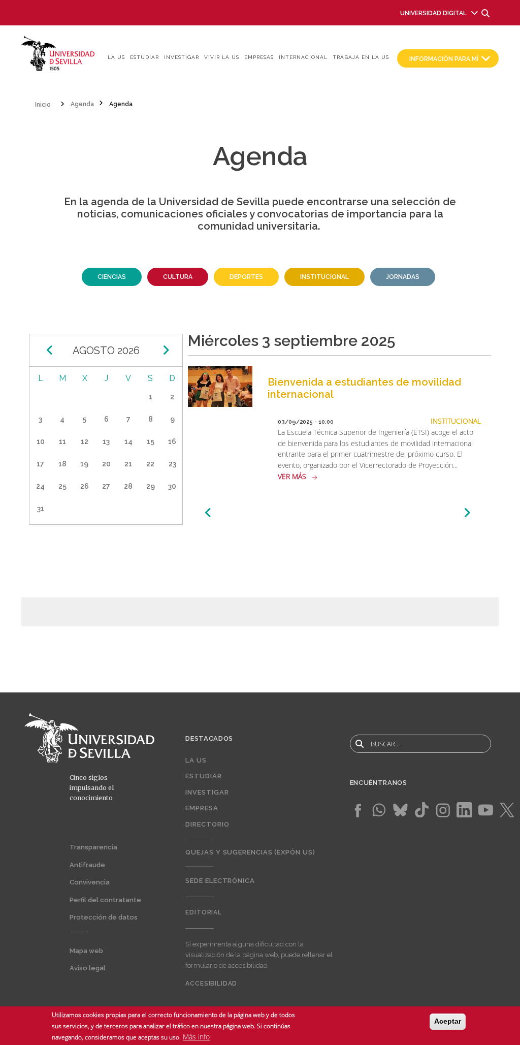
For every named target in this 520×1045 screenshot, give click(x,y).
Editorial (203, 912)
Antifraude (87, 865)
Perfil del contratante (105, 900)
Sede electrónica (220, 880)
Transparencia (93, 847)
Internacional (303, 57)
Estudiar (144, 57)
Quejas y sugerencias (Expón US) (250, 852)
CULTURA (177, 276)
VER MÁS (292, 476)
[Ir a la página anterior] (208, 513)
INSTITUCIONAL (324, 276)
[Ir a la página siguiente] (466, 513)
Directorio (207, 824)
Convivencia (90, 882)
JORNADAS (402, 276)
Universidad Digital (433, 13)
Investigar (181, 57)
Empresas (259, 57)
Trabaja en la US (361, 57)
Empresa (201, 808)
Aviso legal (88, 968)
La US (116, 57)
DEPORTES (246, 276)
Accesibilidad (211, 983)
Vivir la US (221, 57)
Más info (196, 1036)
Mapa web (86, 951)
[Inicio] (58, 52)
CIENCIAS (112, 276)
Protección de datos (104, 917)
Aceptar (447, 1021)
